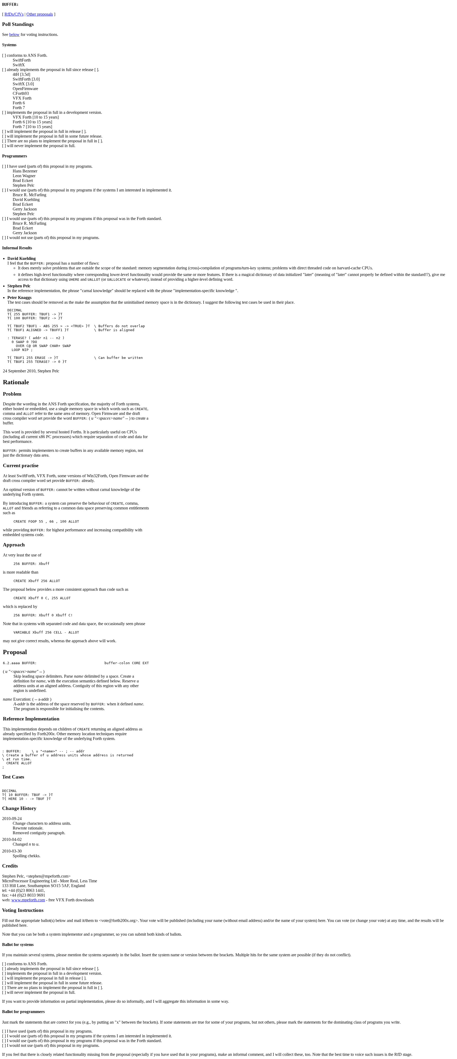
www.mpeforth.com (28, 900)
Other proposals (39, 14)
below (14, 34)
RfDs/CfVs (14, 14)
